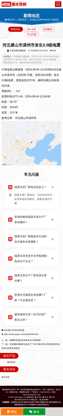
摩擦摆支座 (44, 402)
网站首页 (11, 19)
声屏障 (37, 402)
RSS (53, 397)
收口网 (20, 402)
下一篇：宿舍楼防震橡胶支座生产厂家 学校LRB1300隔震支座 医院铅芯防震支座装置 (31, 346)
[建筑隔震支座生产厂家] (14, 4)
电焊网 (31, 402)
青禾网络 (44, 400)
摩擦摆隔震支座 (20, 405)
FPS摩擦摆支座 (32, 405)
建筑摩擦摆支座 (55, 402)
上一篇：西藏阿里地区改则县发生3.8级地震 (21, 340)
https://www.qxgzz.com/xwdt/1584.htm (21, 334)
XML (46, 397)
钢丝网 (26, 402)
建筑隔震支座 (44, 405)
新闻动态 (22, 19)
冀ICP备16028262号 (23, 400)
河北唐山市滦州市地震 (14, 330)
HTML (38, 397)
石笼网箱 (14, 402)
